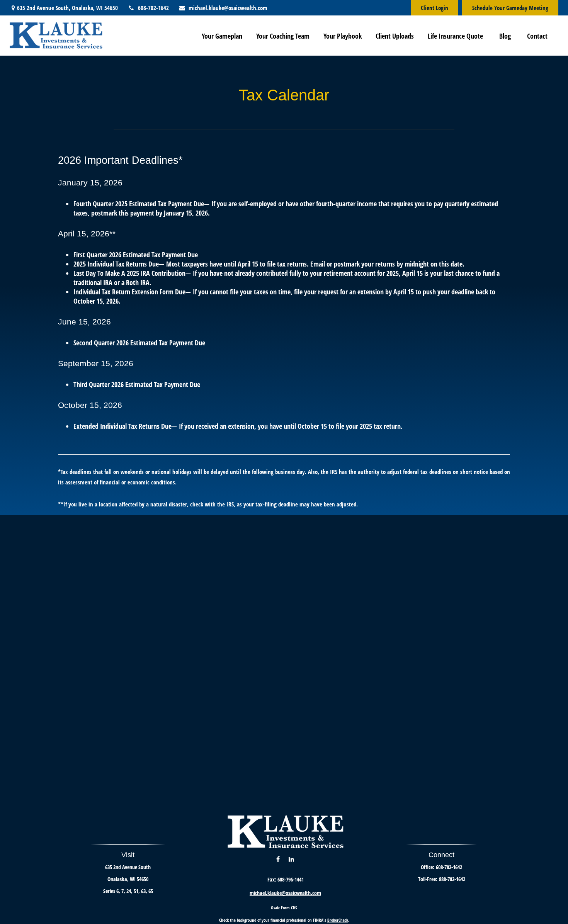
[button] (222, 35)
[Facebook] (278, 859)
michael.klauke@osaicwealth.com (228, 8)
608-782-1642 (153, 8)
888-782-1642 (452, 879)
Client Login (434, 8)
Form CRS (289, 907)
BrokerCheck (337, 920)
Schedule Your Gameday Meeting (510, 8)
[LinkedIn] (291, 859)
